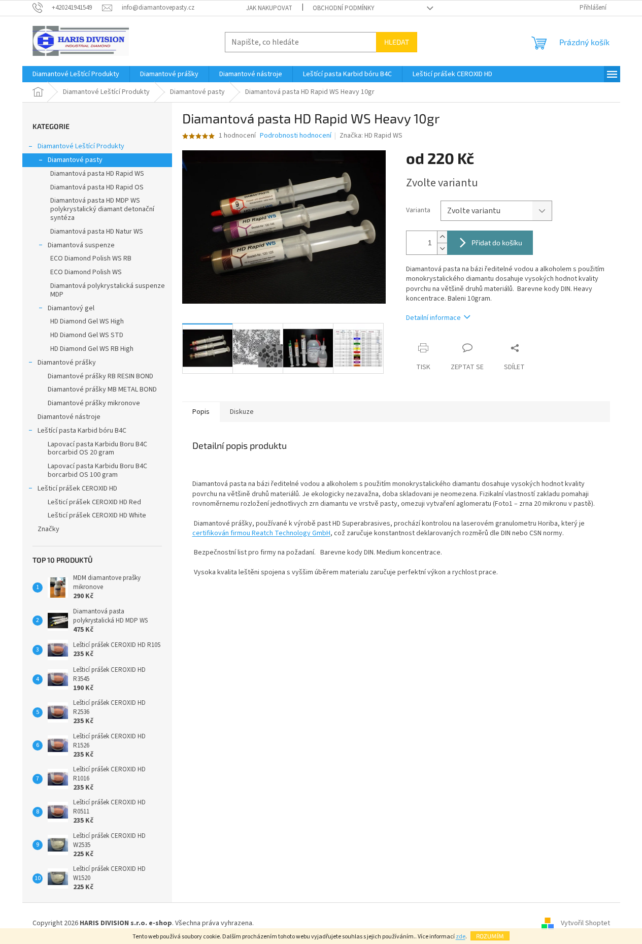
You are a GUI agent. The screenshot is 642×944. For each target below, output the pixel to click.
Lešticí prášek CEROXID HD (77, 488)
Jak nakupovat (269, 8)
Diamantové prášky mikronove (94, 403)
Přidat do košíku (496, 242)
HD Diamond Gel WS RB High (91, 349)
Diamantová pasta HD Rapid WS (97, 174)
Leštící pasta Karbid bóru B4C (82, 431)
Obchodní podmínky (344, 8)
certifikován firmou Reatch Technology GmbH (261, 533)
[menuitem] (75, 74)
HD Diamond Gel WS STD (86, 335)
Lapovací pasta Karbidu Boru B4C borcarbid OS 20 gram (97, 448)
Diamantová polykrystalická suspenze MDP (107, 290)
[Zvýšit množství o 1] (442, 237)
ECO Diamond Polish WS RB (90, 258)
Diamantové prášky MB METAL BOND (102, 389)
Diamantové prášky (67, 362)
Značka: (371, 136)
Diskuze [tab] (242, 412)
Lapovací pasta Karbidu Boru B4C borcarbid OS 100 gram (97, 470)
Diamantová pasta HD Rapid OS (97, 187)
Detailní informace (433, 318)
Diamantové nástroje (69, 417)
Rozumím (490, 935)
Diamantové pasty (75, 160)
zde (460, 936)
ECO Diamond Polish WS (86, 272)
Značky (48, 529)
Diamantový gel (71, 308)
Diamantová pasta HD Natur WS (96, 231)
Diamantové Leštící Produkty (81, 146)
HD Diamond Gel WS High (87, 321)
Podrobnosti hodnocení (295, 136)
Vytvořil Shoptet (585, 923)
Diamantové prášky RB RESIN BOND (100, 376)
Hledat (396, 42)
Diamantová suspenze (81, 245)
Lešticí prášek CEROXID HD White (97, 515)
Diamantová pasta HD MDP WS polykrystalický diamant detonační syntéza (102, 209)
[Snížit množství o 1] (442, 248)
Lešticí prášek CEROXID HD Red (94, 502)
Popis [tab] (201, 412)
